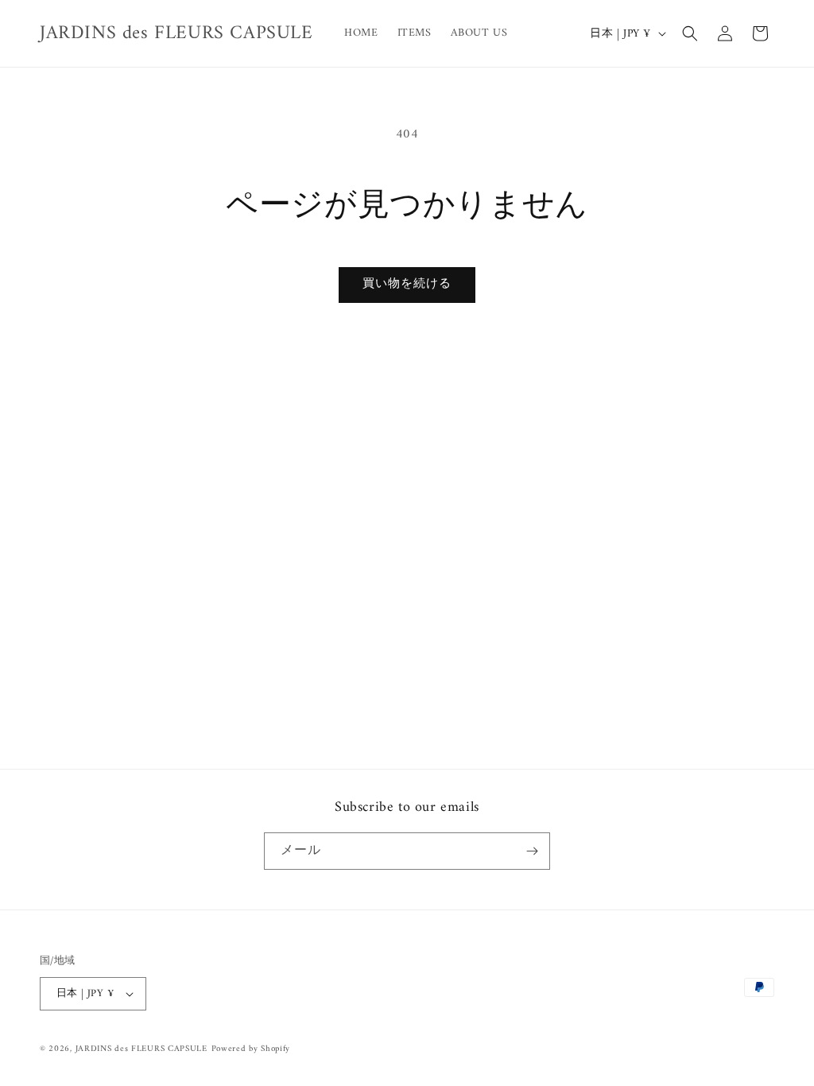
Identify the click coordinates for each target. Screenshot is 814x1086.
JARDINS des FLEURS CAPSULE (141, 1049)
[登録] (531, 851)
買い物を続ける (407, 284)
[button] (690, 33)
